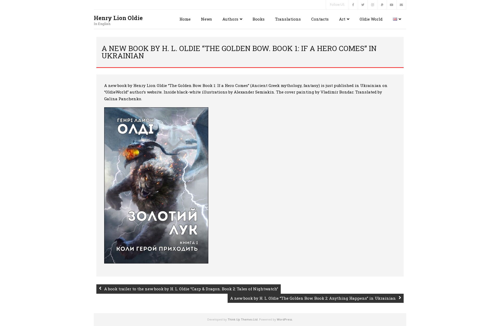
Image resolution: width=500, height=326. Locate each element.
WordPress (284, 319)
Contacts (320, 19)
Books (259, 19)
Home (185, 19)
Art (342, 19)
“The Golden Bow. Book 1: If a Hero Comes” (208, 85)
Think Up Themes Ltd (243, 319)
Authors (230, 19)
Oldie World (371, 19)
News (206, 19)
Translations (288, 19)
